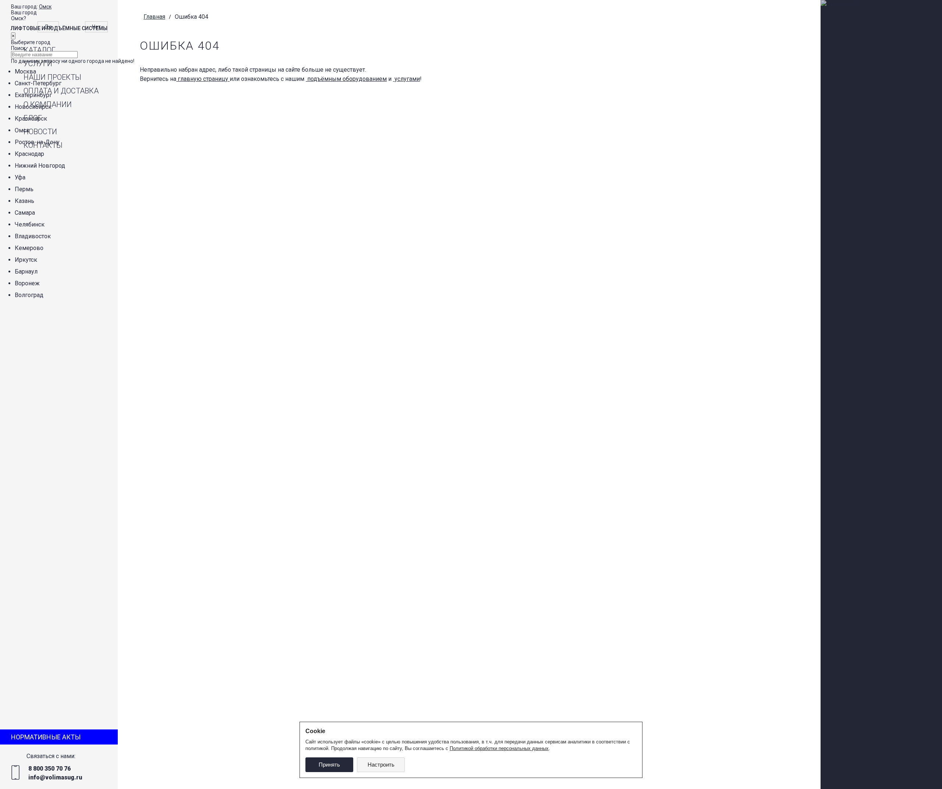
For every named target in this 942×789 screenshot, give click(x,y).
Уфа (20, 177)
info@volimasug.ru (55, 777)
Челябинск (30, 224)
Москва (25, 71)
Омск (45, 7)
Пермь (24, 189)
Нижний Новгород (40, 165)
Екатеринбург (33, 95)
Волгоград (29, 295)
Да (48, 27)
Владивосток (33, 236)
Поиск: (18, 48)
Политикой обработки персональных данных (499, 748)
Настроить (381, 764)
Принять (329, 764)
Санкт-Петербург (38, 83)
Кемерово (29, 247)
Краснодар (29, 153)
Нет (96, 27)
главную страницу (203, 78)
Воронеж (27, 283)
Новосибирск (33, 106)
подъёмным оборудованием (346, 78)
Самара (25, 212)
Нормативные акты (46, 737)
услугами (406, 78)
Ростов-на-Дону (37, 142)
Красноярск (31, 118)
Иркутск (26, 259)
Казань (24, 200)
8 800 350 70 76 (49, 768)
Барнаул (26, 271)
